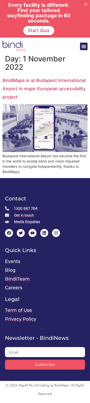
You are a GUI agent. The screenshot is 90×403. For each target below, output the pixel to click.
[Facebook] (9, 233)
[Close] (86, 4)
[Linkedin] (44, 233)
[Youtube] (32, 233)
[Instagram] (56, 233)
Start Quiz (39, 30)
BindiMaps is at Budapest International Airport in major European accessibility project (44, 89)
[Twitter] (21, 233)
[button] (84, 46)
